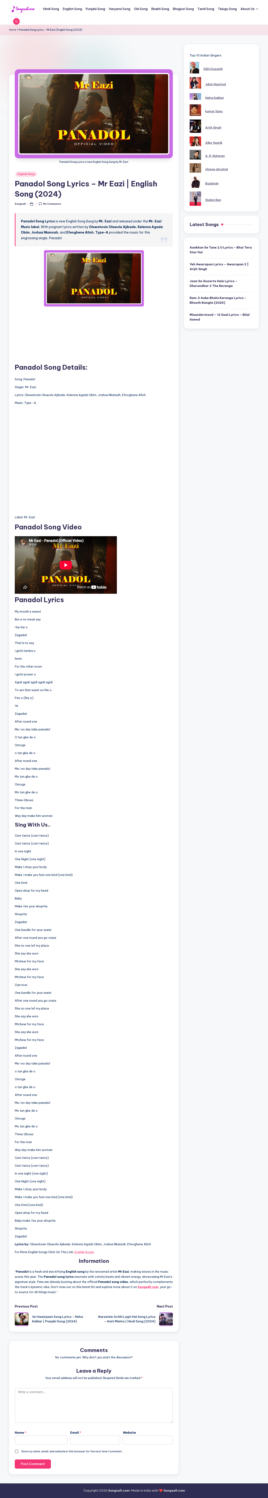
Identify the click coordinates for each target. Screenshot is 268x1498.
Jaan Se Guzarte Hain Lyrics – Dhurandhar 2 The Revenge (213, 283)
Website (129, 1433)
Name (20, 1433)
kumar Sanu (214, 111)
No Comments (52, 203)
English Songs (84, 1252)
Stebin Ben (213, 200)
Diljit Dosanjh (213, 69)
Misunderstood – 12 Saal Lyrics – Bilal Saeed (220, 317)
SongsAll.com (148, 1287)
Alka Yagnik (213, 143)
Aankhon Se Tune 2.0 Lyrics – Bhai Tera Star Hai (221, 249)
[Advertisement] (93, 61)
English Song (26, 174)
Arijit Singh (213, 128)
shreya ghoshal (216, 169)
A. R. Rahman (215, 156)
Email (75, 1433)
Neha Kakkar (214, 98)
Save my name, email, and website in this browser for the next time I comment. (71, 1451)
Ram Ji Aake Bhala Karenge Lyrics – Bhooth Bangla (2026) (218, 300)
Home (12, 29)
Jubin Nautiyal (215, 84)
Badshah (212, 183)
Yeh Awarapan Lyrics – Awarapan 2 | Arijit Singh (219, 266)
